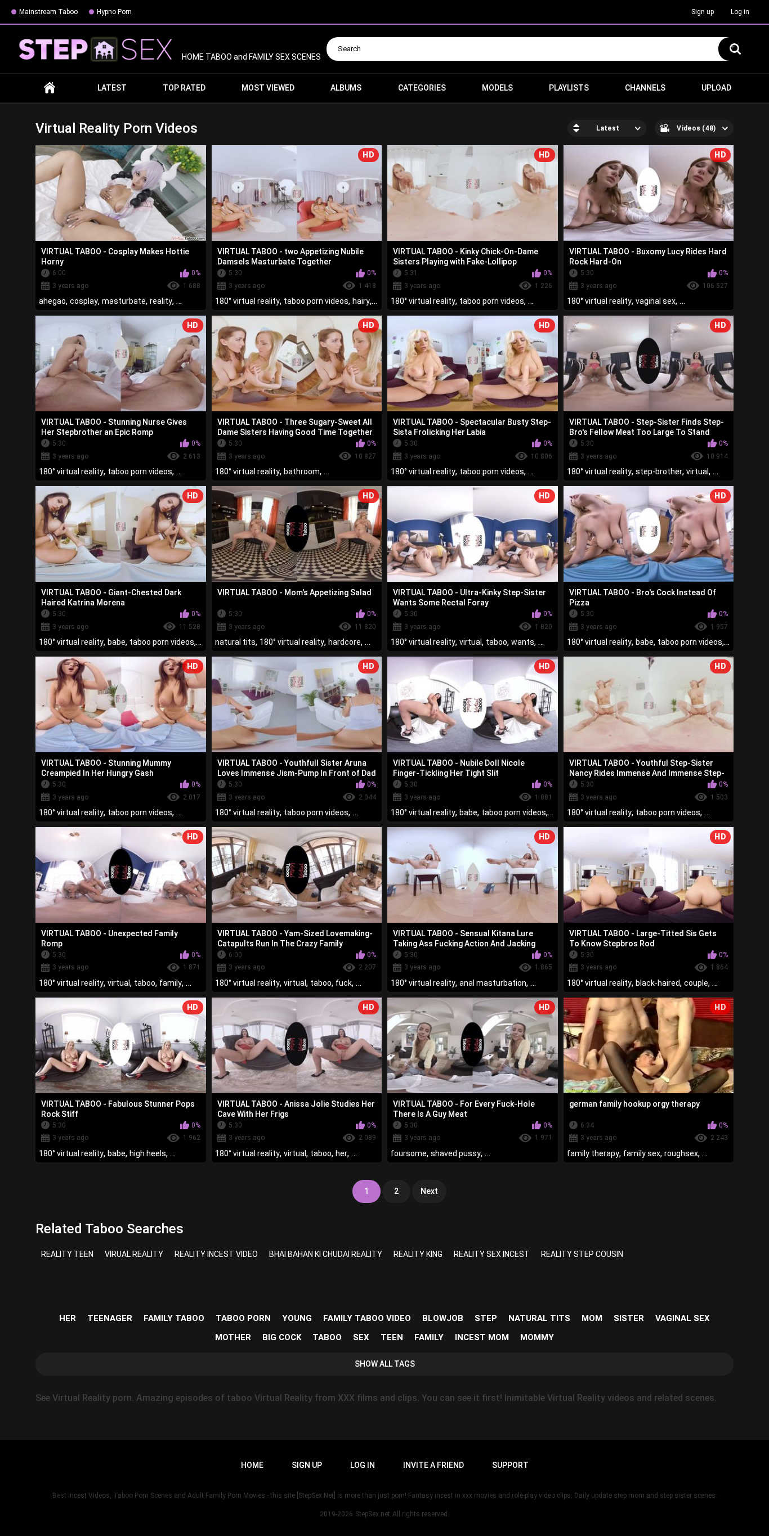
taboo (496, 641)
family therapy (593, 1153)
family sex (641, 1153)
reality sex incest (492, 1254)
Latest (112, 87)
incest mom (482, 1337)
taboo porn (243, 1318)
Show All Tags (385, 1363)
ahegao (52, 301)
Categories (422, 87)
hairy (361, 301)
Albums (345, 87)
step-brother (659, 471)
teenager (109, 1318)
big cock (281, 1337)
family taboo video (367, 1318)
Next (429, 1191)
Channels (645, 87)
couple (696, 982)
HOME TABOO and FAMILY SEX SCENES (250, 56)
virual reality (134, 1254)
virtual (697, 471)
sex (361, 1337)
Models (497, 87)
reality (161, 301)
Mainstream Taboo (48, 12)
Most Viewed (268, 87)
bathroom (302, 471)
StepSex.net (372, 1514)
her (341, 1153)
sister (629, 1318)
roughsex (681, 1153)
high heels (147, 1153)
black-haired (658, 982)
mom (592, 1318)
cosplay (84, 301)
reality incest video (216, 1254)
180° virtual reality (247, 301)
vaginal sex (656, 301)
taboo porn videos (316, 301)
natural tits (235, 641)
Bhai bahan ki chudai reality (325, 1254)
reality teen (67, 1254)
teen (392, 1337)
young (297, 1318)
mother (233, 1337)
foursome (409, 1153)
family (170, 982)
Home (49, 88)
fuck (344, 982)
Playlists (569, 87)
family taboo (174, 1318)
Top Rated (184, 87)
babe (117, 641)
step (486, 1318)
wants (522, 641)
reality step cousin (582, 1254)
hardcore (344, 641)
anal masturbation (492, 982)
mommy (537, 1337)
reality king (418, 1254)
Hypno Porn (114, 12)
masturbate (124, 301)
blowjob (442, 1318)
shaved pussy (456, 1153)
